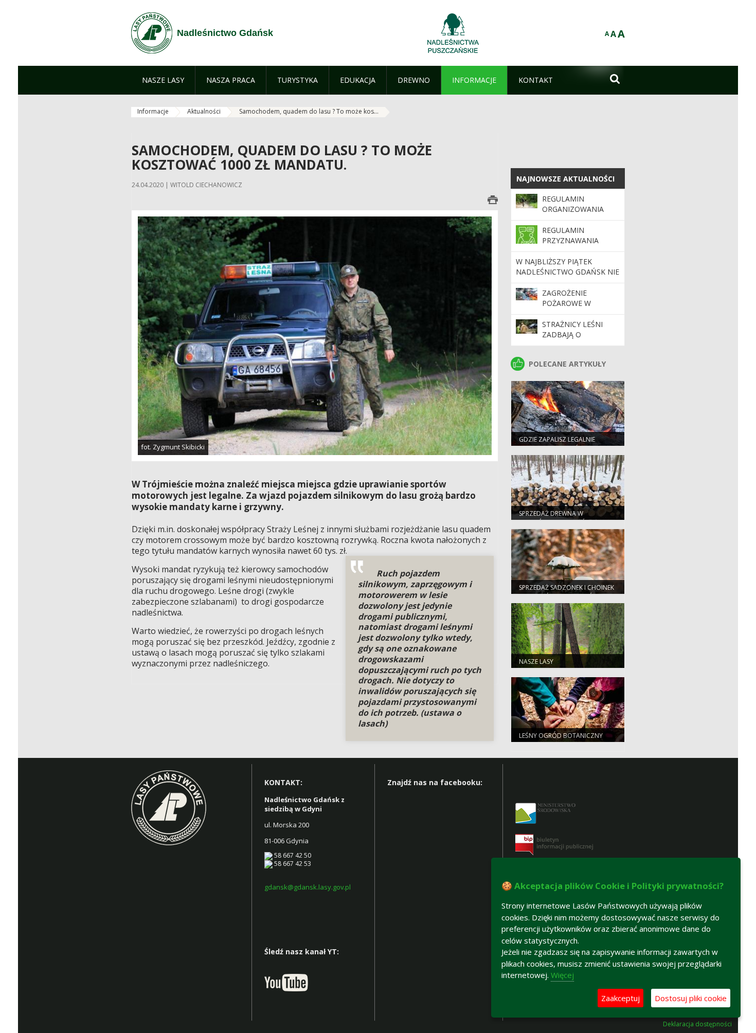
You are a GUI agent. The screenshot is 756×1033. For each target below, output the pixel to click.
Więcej (562, 975)
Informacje (153, 111)
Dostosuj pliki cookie (691, 998)
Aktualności (204, 111)
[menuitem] (163, 80)
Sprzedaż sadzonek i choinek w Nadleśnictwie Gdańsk (566, 592)
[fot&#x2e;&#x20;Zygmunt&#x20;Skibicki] (315, 335)
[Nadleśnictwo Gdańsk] (151, 32)
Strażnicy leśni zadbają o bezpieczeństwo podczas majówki (576, 339)
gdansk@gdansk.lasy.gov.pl (307, 887)
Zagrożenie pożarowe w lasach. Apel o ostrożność (570, 308)
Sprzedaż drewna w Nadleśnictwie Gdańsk (555, 518)
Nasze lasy (536, 661)
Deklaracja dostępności (697, 1024)
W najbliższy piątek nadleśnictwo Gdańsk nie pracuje (567, 272)
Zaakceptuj (620, 998)
